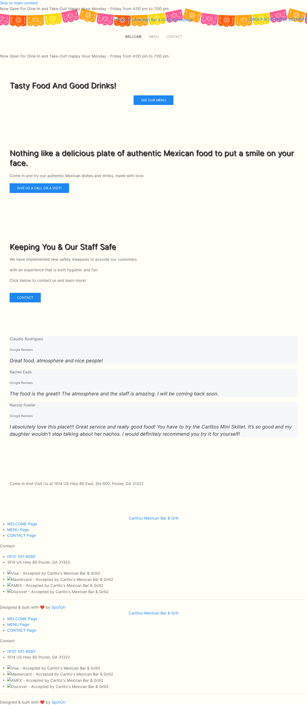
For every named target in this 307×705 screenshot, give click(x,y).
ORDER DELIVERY (290, 19)
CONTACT (174, 37)
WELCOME (133, 37)
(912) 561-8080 (21, 556)
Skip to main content (19, 2)
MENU (154, 37)
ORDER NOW (262, 19)
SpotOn (58, 607)
